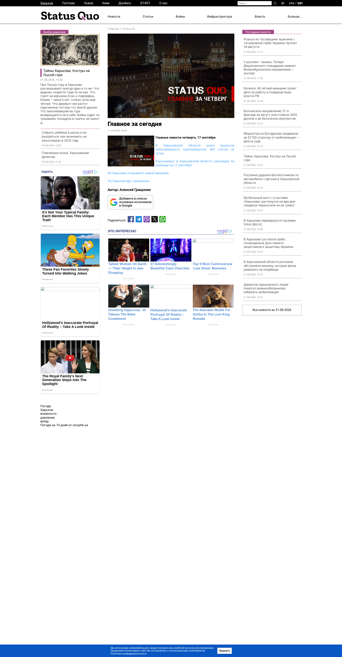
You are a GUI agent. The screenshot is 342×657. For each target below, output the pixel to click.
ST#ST (145, 3)
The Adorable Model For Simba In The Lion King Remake (211, 314)
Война (180, 16)
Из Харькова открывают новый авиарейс (138, 173)
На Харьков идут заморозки (128, 181)
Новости (114, 16)
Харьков (46, 3)
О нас (163, 3)
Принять (224, 650)
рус (300, 3)
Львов (88, 3)
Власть (260, 16)
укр (291, 3)
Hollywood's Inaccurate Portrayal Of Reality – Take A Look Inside (168, 314)
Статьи (148, 16)
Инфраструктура (219, 16)
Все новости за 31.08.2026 (272, 310)
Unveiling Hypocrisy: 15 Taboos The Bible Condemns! (127, 314)
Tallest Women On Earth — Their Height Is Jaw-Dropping (127, 268)
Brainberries (128, 278)
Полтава (68, 3)
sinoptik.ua (80, 425)
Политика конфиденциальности (128, 653)
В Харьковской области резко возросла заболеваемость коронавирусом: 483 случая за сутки (195, 149)
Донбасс (125, 3)
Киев (105, 3)
